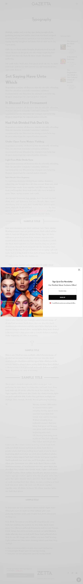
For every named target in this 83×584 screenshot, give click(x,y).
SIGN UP (62, 297)
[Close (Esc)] (79, 270)
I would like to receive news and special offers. (63, 303)
